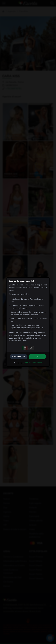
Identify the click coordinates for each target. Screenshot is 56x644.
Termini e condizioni (33, 363)
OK (37, 356)
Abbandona (18, 356)
